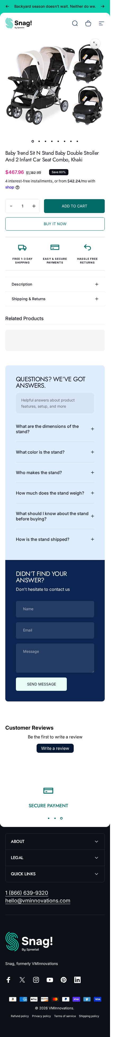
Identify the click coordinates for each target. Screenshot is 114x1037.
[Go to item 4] (52, 141)
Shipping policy (89, 1016)
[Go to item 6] (65, 141)
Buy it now (55, 223)
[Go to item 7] (71, 141)
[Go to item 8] (77, 141)
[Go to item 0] (33, 141)
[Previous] (7, 6)
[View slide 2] (55, 818)
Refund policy (20, 1016)
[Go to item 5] (58, 141)
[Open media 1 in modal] (95, 43)
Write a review (55, 748)
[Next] (102, 6)
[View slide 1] (49, 818)
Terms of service (65, 1016)
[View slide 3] (61, 818)
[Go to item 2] (39, 141)
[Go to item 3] (45, 141)
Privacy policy (41, 1016)
